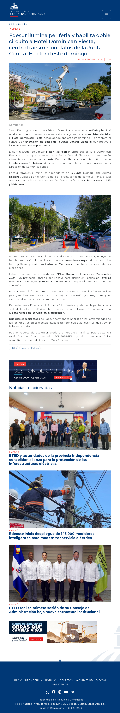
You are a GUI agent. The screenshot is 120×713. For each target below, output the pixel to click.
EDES (14, 348)
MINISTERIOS (60, 684)
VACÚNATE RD (84, 680)
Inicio (12, 24)
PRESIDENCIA (33, 680)
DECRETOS (66, 680)
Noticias (22, 24)
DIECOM (101, 680)
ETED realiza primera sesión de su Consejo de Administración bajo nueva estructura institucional (54, 610)
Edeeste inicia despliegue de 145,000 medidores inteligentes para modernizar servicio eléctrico (51, 536)
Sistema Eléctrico (30, 348)
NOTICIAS (51, 680)
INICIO (18, 680)
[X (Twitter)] (47, 692)
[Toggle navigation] (106, 14)
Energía (15, 29)
